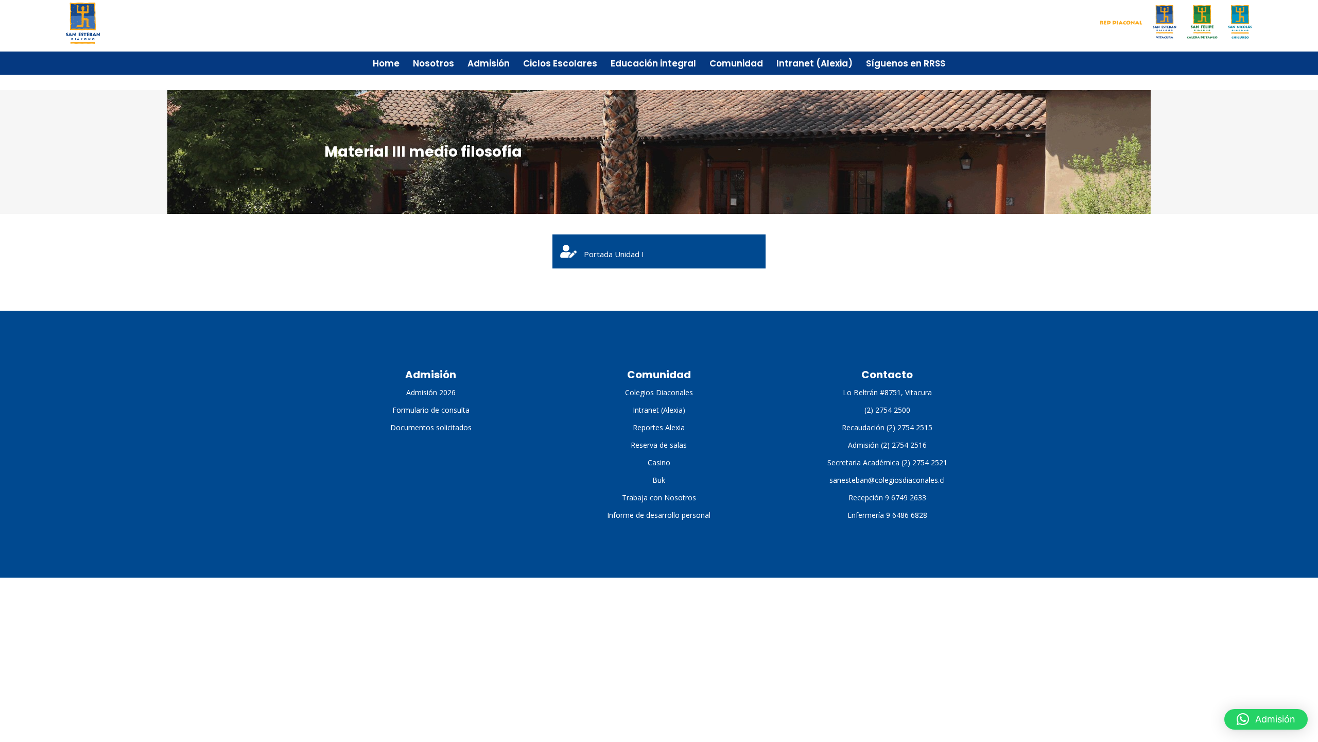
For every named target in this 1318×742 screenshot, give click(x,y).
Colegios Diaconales (659, 392)
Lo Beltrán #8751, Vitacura (887, 392)
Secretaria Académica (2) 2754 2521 (887, 462)
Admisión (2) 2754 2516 (887, 445)
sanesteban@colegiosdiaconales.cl (887, 480)
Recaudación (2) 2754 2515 (887, 427)
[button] (1266, 719)
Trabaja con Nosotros (659, 497)
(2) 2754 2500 (887, 410)
